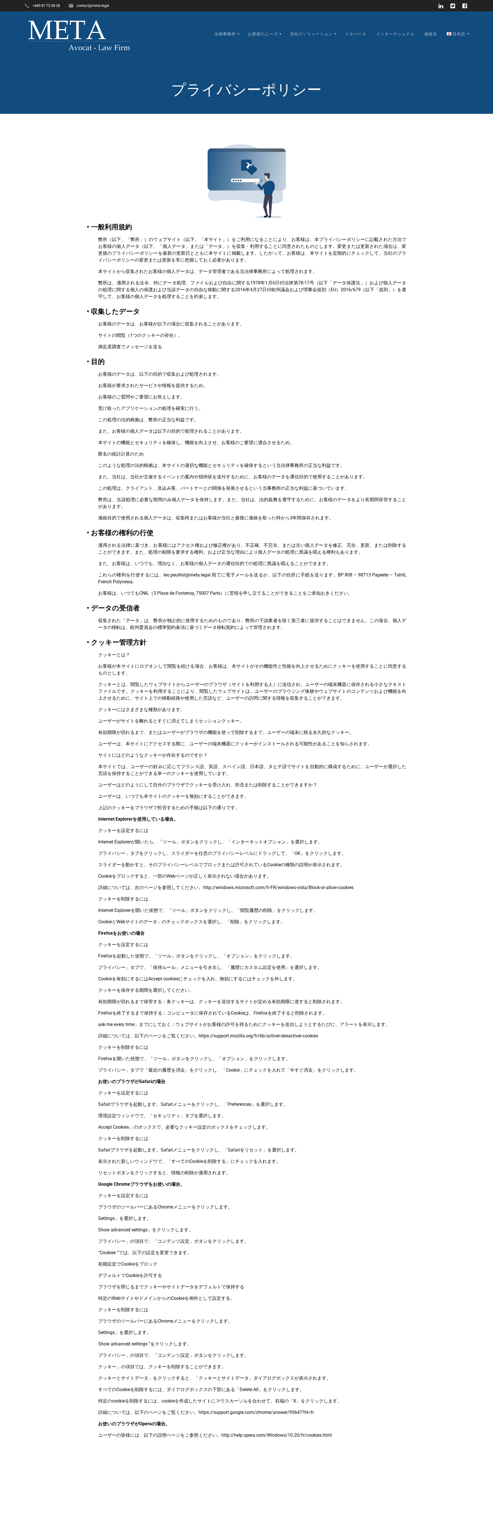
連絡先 (430, 34)
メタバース (355, 34)
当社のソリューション (311, 34)
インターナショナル (395, 34)
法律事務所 (225, 34)
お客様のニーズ (263, 34)
